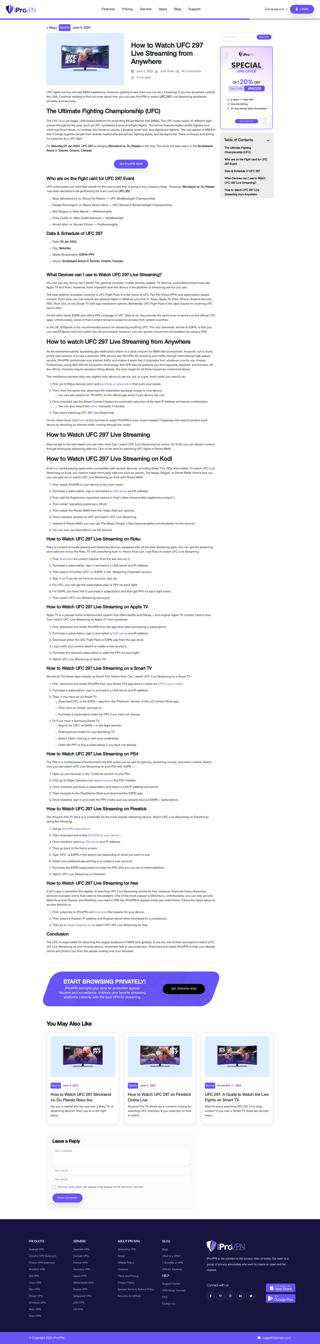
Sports (65, 27)
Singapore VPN (82, 1296)
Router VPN (36, 1296)
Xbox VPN (35, 1309)
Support (194, 9)
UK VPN (78, 1309)
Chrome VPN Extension (42, 1256)
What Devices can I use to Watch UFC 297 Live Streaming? (245, 180)
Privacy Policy (126, 1283)
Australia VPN (81, 1249)
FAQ (164, 1297)
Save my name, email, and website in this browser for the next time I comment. (101, 1187)
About (121, 1256)
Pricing (127, 9)
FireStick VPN (37, 1269)
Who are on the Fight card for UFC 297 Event (246, 161)
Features (108, 9)
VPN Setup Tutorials (174, 1290)
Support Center (171, 1284)
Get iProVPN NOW (131, 164)
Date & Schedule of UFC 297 (242, 171)
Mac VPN (34, 1289)
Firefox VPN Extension (42, 1263)
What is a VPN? (171, 1256)
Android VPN (36, 1249)
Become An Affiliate (129, 1296)
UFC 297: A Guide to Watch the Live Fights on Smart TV (237, 1097)
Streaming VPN (127, 1249)
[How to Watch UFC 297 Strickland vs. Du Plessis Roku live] (83, 1056)
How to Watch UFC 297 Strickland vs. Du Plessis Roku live (81, 1097)
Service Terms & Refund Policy (136, 1289)
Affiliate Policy (126, 1263)
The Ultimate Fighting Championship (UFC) (238, 150)
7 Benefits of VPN (172, 1263)
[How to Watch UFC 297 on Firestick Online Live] (160, 1056)
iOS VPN (34, 1276)
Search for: (249, 35)
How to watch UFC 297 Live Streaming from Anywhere (242, 192)
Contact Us (168, 1304)
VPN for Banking (172, 1269)
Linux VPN (35, 1283)
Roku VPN (35, 1316)
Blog (177, 9)
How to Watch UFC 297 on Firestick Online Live (159, 1097)
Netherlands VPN (83, 1283)
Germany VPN (81, 1269)
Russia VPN (80, 1289)
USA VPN (78, 1303)
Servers (145, 9)
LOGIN (303, 9)
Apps (163, 9)
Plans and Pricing (128, 1276)
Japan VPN (79, 1276)
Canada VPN (81, 1256)
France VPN (80, 1263)
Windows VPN (37, 1303)
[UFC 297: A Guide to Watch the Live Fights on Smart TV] (237, 1056)
